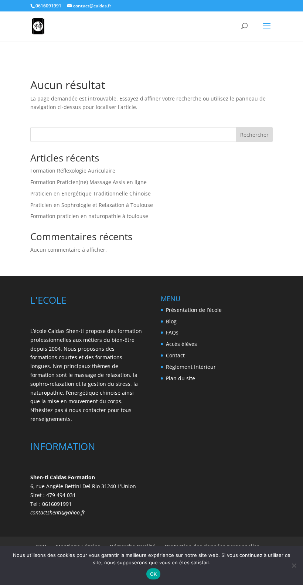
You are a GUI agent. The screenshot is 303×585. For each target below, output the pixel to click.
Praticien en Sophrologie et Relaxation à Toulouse (91, 204)
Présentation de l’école (194, 309)
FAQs (172, 332)
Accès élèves (181, 343)
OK (153, 574)
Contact (175, 355)
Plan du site (180, 378)
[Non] (293, 565)
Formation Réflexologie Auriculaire (72, 170)
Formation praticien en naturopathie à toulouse (89, 216)
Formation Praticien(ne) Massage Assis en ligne (88, 182)
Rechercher (254, 134)
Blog (171, 321)
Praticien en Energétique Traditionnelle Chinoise (90, 193)
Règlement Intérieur (191, 366)
